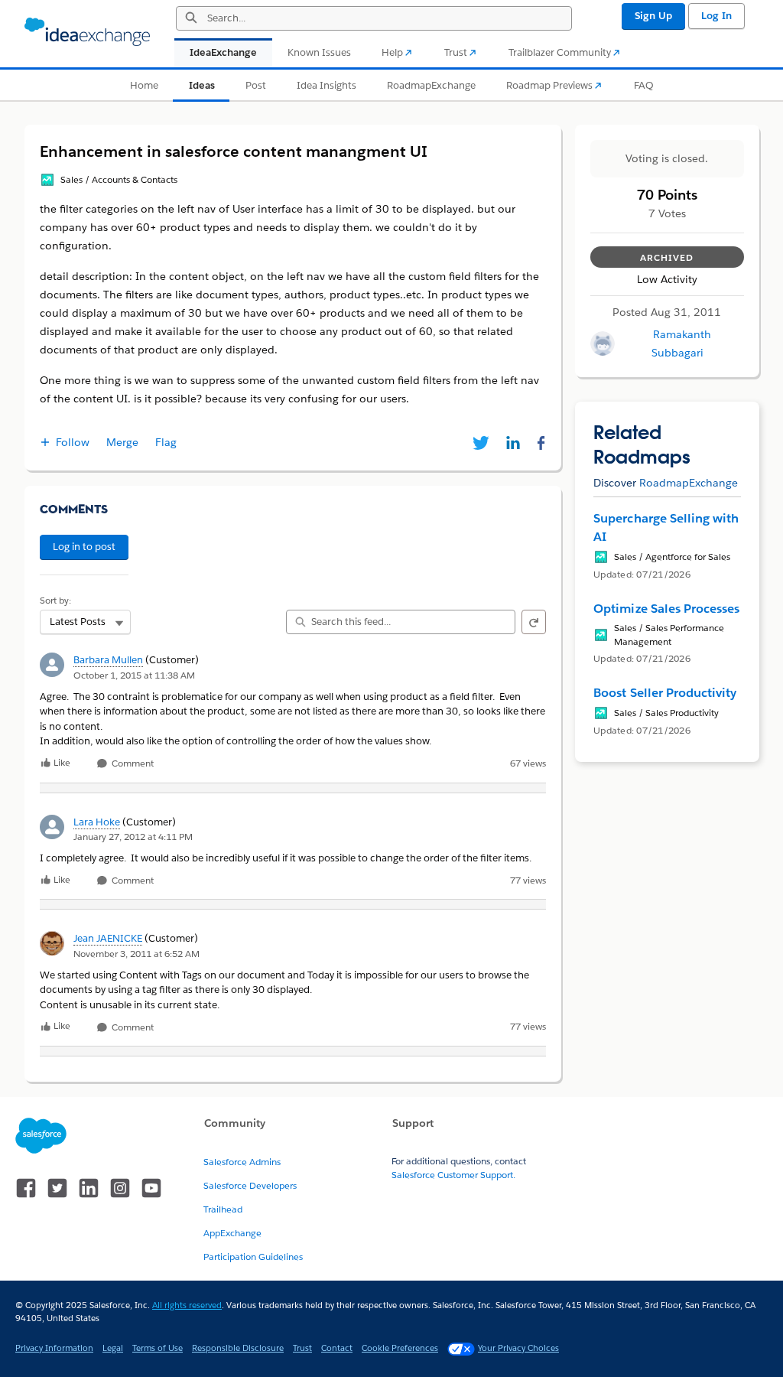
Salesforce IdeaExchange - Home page (87, 32)
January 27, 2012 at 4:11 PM (133, 836)
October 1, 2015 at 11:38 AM (134, 675)
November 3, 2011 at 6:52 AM (136, 953)
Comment (131, 764)
